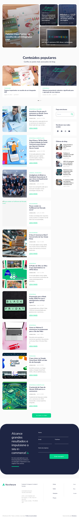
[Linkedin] (58, 131)
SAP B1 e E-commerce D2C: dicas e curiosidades (57, 42)
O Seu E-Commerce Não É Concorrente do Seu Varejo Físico (38, 237)
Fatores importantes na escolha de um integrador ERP (19, 36)
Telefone (57, 439)
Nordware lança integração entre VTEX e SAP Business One (68, 172)
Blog (74, 488)
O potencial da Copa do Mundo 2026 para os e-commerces (37, 389)
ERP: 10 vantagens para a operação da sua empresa (68, 163)
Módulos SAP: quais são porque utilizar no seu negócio (67, 18)
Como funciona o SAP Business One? (68, 146)
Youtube (24, 486)
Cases (74, 484)
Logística (31, 172)
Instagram (29, 484)
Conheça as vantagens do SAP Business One (68, 154)
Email (39, 439)
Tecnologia (9, 31)
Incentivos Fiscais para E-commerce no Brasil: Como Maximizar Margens (38, 113)
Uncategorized (33, 203)
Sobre (54, 489)
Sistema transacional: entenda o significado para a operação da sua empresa (48, 17)
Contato (75, 493)
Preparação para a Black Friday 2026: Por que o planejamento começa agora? (37, 299)
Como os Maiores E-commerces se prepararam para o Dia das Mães (38, 329)
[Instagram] (65, 131)
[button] (38, 100)
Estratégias (45, 13)
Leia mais (33, 128)
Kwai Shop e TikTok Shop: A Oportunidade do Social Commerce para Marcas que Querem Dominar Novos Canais (38, 144)
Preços (54, 498)
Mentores (74, 516)
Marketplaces (40, 138)
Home (54, 484)
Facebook (24, 484)
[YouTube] (69, 131)
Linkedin (35, 484)
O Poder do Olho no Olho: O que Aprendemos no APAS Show (38, 268)
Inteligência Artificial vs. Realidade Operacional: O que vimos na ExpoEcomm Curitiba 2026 (38, 178)
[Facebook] (61, 131)
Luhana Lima (32, 118)
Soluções (39, 109)
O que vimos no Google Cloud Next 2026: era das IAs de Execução (38, 360)
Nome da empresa (43, 448)
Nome (40, 432)
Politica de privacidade (31, 516)
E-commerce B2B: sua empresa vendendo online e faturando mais (68, 182)
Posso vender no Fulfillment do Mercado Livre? (37, 208)
